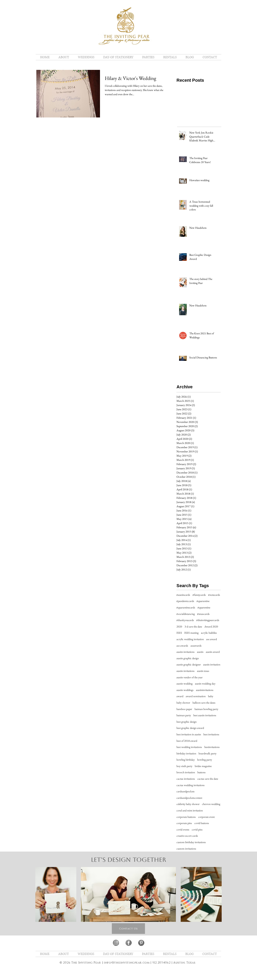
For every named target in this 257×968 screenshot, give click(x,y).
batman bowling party (206, 709)
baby (210, 696)
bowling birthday (185, 759)
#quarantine (203, 601)
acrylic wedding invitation (190, 639)
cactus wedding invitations (190, 785)
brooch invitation (185, 772)
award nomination (196, 696)
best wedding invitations (189, 747)
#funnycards (199, 595)
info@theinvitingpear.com (127, 963)
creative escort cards (187, 835)
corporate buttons (186, 817)
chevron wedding (211, 804)
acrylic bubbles (209, 632)
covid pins (197, 829)
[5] (128, 943)
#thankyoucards (185, 620)
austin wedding (184, 683)
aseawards (196, 645)
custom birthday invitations (191, 842)
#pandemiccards (185, 601)
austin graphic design (187, 658)
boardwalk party (207, 753)
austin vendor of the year (189, 677)
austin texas (203, 671)
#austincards (183, 595)
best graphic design (186, 721)
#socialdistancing (185, 614)
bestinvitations (212, 747)
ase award (211, 639)
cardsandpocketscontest (189, 798)
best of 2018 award (186, 741)
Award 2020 (211, 626)
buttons (201, 772)
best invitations (211, 734)
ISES (179, 632)
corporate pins (184, 823)
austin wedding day (205, 683)
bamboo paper (184, 709)
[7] (116, 943)
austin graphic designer (188, 664)
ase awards (182, 645)
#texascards (203, 614)
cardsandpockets (185, 791)
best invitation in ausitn (188, 734)
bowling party (204, 759)
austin (200, 652)
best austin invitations (204, 715)
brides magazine (203, 766)
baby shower (183, 702)
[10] (141, 943)
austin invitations (185, 671)
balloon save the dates (204, 702)
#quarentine (204, 607)
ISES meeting (191, 632)
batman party (183, 715)
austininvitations (204, 690)
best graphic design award (190, 728)
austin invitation (211, 664)
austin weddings (185, 690)
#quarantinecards (185, 607)
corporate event (206, 817)
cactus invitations (185, 778)
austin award (213, 652)
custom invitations (186, 848)
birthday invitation (186, 753)
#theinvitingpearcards (207, 620)
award (179, 696)
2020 (179, 626)
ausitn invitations (185, 652)
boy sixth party (184, 766)
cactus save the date (207, 778)
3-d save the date (193, 626)
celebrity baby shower (188, 804)
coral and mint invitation (189, 810)
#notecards (214, 595)
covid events (182, 829)
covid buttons (201, 823)
